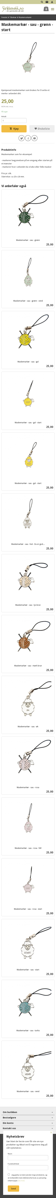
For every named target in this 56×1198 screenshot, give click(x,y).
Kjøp (16, 128)
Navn (10, 1153)
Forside (4, 17)
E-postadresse (13, 1164)
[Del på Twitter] (22, 138)
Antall (3, 116)
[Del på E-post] (34, 138)
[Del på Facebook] (28, 138)
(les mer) (21, 1180)
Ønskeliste (43, 128)
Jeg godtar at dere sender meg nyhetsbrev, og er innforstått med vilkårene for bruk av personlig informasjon (27, 1178)
